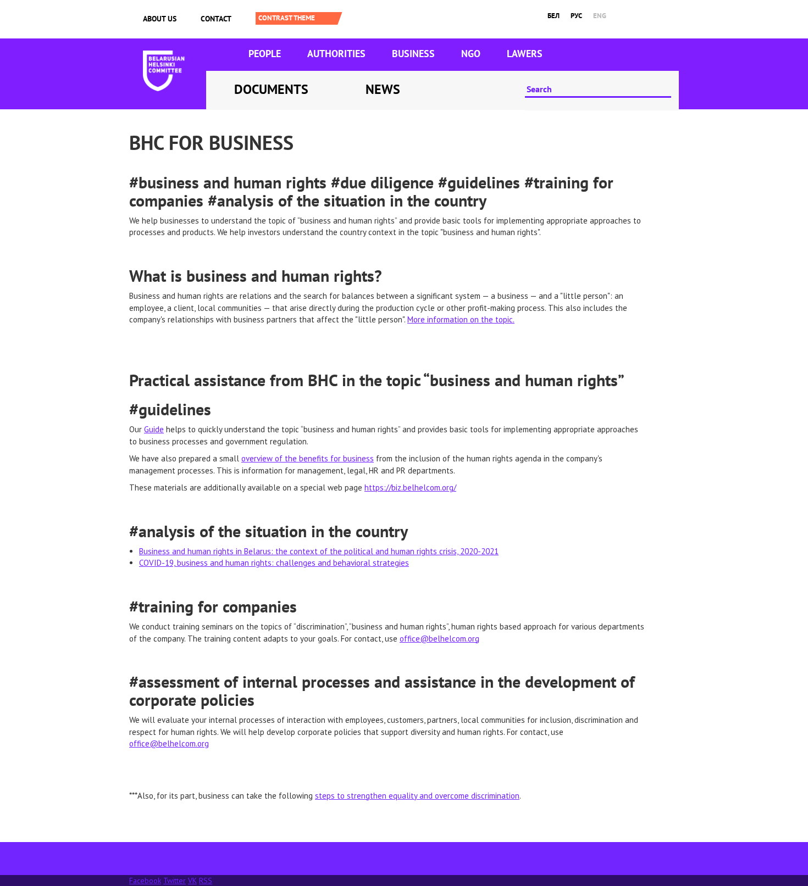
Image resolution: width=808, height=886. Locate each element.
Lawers (525, 53)
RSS (205, 880)
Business (413, 53)
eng (599, 15)
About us (159, 19)
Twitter (174, 880)
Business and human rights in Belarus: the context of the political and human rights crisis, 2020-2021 (319, 551)
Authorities (336, 53)
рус (576, 15)
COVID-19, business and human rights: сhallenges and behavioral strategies (274, 563)
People (264, 53)
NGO (470, 53)
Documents (271, 89)
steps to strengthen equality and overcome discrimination (417, 795)
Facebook (145, 880)
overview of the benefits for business (307, 458)
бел (553, 15)
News (383, 89)
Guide (154, 429)
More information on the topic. (460, 319)
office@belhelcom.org (439, 638)
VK (192, 880)
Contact (216, 19)
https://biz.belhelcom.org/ (410, 487)
